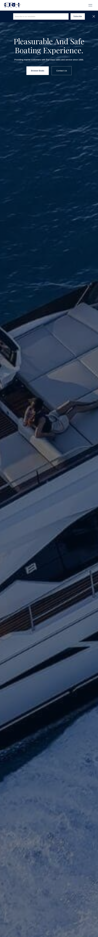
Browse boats (37, 71)
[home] (12, 5)
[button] (90, 5)
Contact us (61, 71)
